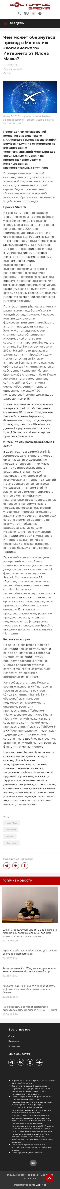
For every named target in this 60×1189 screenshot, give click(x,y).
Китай (19, 69)
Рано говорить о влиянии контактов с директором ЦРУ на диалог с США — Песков (30, 1008)
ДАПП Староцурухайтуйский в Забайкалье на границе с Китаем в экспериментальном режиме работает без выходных (30, 933)
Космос (10, 836)
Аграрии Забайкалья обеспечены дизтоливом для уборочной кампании (30, 952)
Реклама (13, 1041)
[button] (19, 14)
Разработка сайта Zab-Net (30, 1184)
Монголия (11, 843)
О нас (11, 1036)
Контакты (14, 1046)
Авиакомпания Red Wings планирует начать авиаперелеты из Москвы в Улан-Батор (29, 970)
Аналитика (9, 69)
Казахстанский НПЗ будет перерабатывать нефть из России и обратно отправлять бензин (28, 989)
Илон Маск (11, 823)
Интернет (11, 829)
